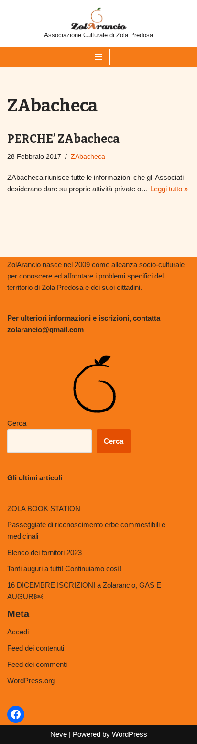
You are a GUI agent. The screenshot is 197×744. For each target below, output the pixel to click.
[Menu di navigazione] (99, 57)
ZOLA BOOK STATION (43, 508)
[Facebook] (15, 714)
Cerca (16, 423)
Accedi (18, 632)
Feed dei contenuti (35, 648)
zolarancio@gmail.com (45, 329)
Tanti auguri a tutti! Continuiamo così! (64, 569)
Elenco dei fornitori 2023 (44, 552)
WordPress (129, 734)
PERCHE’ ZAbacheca (63, 138)
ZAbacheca (88, 156)
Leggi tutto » (169, 189)
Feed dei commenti (37, 664)
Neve (58, 734)
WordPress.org (31, 681)
